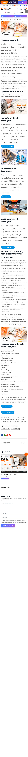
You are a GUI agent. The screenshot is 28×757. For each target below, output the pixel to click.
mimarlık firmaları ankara (7, 431)
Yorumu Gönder (7, 525)
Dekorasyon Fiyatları (6, 406)
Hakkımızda (3, 5)
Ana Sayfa (3, 19)
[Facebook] (2, 435)
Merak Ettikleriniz (9, 5)
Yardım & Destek (23, 5)
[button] (26, 11)
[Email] (7, 435)
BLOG (13, 5)
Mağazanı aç (16, 5)
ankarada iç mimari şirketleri (11, 426)
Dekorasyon (9, 19)
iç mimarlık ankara (15, 428)
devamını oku (4, 478)
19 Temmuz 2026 (12, 474)
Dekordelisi (5, 474)
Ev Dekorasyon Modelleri (7, 412)
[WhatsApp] (5, 435)
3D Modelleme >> (6, 197)
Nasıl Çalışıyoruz (5, 476)
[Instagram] (10, 435)
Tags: (2, 426)
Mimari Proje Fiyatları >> (7, 146)
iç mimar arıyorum (5, 428)
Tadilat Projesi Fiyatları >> (8, 247)
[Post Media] (14, 463)
